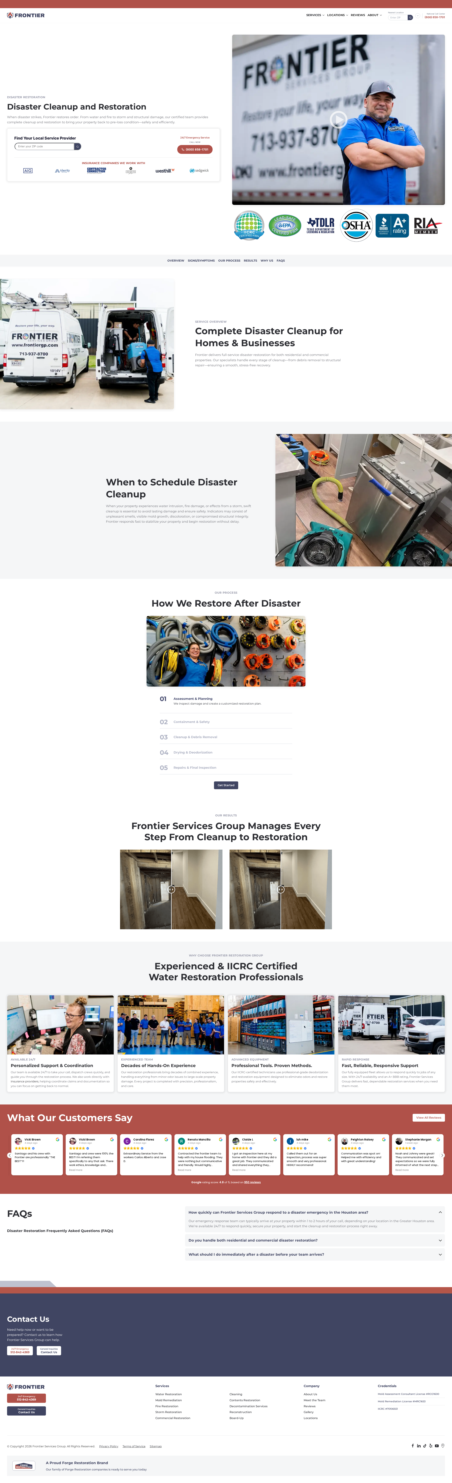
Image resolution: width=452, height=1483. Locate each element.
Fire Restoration (166, 1406)
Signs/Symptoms (201, 260)
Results (250, 260)
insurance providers (24, 1081)
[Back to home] (25, 15)
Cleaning (236, 1394)
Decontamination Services (248, 1406)
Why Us (267, 260)
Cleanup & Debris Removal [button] (195, 737)
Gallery (309, 1412)
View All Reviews (428, 1117)
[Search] (410, 17)
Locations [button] (336, 15)
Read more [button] (20, 1170)
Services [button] (313, 15)
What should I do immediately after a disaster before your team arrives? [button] (256, 1254)
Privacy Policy (108, 1446)
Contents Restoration (245, 1400)
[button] (338, 120)
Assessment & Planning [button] (193, 699)
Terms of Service (134, 1446)
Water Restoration (168, 1394)
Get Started (226, 785)
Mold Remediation (168, 1400)
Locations (311, 1418)
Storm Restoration (168, 1412)
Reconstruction (241, 1412)
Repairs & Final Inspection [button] (195, 768)
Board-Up (237, 1418)
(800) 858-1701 (435, 17)
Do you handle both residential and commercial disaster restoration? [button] (253, 1240)
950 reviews (252, 1182)
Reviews (358, 15)
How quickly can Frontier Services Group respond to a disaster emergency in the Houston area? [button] (278, 1212)
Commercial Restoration (172, 1418)
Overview (175, 260)
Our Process (229, 260)
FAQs (281, 260)
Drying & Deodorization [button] (193, 752)
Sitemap (156, 1446)
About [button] (373, 15)
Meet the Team (314, 1400)
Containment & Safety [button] (192, 722)
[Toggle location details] (417, 15)
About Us (310, 1394)
